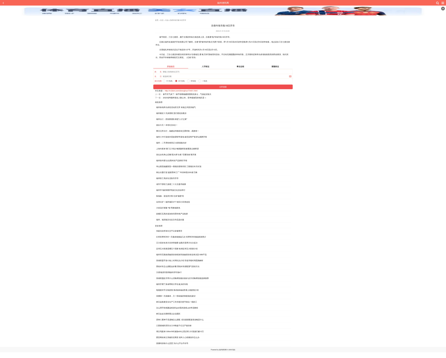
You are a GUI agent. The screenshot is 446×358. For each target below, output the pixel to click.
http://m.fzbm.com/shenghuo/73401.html (181, 90)
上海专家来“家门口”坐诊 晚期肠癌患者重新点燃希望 (177, 148)
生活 (161, 20)
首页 (156, 20)
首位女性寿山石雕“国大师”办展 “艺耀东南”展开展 (176, 154)
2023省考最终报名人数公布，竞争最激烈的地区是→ (184, 97)
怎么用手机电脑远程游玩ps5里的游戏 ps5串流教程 (177, 307)
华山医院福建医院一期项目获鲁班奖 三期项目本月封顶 (178, 166)
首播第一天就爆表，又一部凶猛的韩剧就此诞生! (176, 296)
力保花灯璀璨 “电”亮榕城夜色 (168, 207)
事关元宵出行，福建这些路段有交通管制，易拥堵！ (177, 131)
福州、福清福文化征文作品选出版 (170, 219)
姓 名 (158, 71)
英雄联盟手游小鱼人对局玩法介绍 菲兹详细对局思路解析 (179, 260)
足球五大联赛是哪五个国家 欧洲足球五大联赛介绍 (177, 248)
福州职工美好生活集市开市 (167, 178)
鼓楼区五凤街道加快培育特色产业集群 (172, 213)
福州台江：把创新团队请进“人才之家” (171, 119)
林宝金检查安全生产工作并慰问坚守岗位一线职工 (176, 301)
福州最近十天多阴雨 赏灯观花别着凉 (171, 113)
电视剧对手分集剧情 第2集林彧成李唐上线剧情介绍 (177, 290)
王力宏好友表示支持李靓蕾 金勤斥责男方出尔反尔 (177, 242)
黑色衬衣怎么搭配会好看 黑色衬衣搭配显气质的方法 (177, 266)
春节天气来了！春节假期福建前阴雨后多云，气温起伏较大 (187, 94)
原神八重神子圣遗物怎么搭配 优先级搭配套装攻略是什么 (180, 319)
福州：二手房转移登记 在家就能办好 (171, 142)
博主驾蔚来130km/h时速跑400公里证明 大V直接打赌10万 (180, 331)
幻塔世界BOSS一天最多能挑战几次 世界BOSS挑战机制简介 (181, 236)
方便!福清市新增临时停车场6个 (169, 272)
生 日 (158, 76)
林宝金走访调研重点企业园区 (168, 313)
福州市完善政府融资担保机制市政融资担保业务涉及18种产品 (181, 254)
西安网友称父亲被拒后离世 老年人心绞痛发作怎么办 (177, 337)
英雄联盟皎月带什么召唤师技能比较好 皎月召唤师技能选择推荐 (182, 278)
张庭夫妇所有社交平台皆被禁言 (169, 231)
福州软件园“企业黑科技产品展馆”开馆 (171, 160)
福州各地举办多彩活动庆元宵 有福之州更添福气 (176, 107)
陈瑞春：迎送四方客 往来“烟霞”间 (170, 196)
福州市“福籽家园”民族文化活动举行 (170, 190)
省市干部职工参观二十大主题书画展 (171, 184)
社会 (167, 20)
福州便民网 (223, 2)
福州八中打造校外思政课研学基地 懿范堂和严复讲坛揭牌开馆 (181, 136)
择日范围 (158, 81)
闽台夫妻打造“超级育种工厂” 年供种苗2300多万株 (176, 172)
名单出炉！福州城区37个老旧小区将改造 (173, 202)
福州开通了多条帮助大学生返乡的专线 (172, 284)
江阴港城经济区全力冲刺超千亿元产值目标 (174, 325)
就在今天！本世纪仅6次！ (167, 125)
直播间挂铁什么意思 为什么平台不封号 (172, 343)
